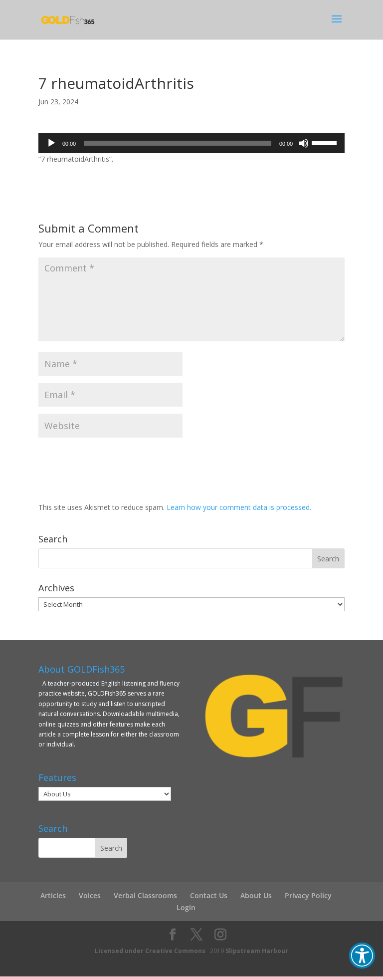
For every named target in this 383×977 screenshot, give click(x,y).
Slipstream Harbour (256, 951)
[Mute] (304, 143)
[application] (191, 143)
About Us (256, 895)
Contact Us (208, 895)
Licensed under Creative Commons (150, 951)
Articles (53, 895)
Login (186, 907)
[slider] (326, 142)
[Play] (51, 143)
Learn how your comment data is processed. (239, 507)
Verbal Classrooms (145, 895)
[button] (362, 955)
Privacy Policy (308, 895)
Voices (90, 895)
